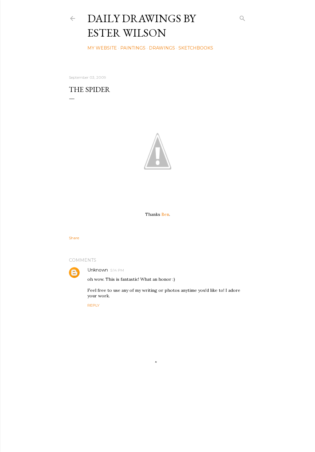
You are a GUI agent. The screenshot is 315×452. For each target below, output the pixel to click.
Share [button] (74, 238)
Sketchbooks (195, 48)
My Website (102, 48)
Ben (165, 214)
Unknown (97, 270)
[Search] (242, 17)
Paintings (133, 48)
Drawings (162, 48)
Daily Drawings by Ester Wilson (141, 25)
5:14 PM (117, 270)
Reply (93, 305)
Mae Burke (173, 434)
